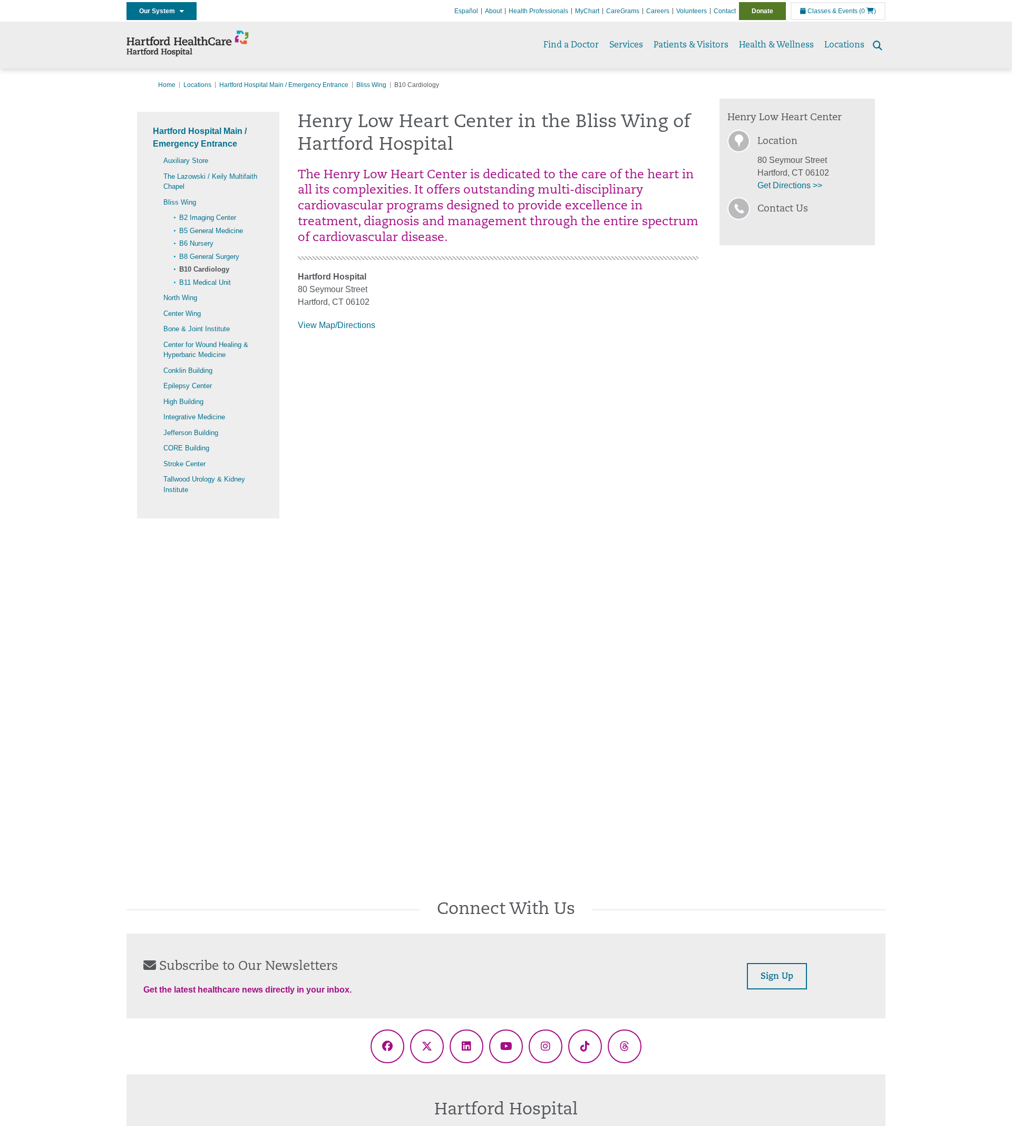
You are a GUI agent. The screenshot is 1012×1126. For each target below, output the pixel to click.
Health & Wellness (776, 45)
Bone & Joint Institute (196, 329)
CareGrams (622, 11)
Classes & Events (832, 11)
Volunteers (691, 11)
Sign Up (777, 977)
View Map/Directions (336, 325)
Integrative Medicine (194, 417)
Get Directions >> (789, 185)
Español (466, 11)
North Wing (180, 298)
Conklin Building (187, 370)
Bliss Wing (371, 85)
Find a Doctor (571, 45)
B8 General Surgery (209, 257)
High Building (183, 402)
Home (167, 85)
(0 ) (867, 11)
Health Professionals (538, 11)
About (493, 11)
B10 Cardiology (204, 269)
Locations (844, 45)
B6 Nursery (196, 243)
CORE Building (186, 448)
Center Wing (182, 313)
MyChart (587, 11)
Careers (657, 11)
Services (626, 45)
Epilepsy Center (187, 386)
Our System (159, 11)
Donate (762, 11)
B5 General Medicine (211, 231)
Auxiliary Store (185, 161)
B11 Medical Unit (205, 282)
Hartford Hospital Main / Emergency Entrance (283, 85)
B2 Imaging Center (207, 218)
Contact (725, 11)
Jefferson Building (190, 433)
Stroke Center (184, 464)
